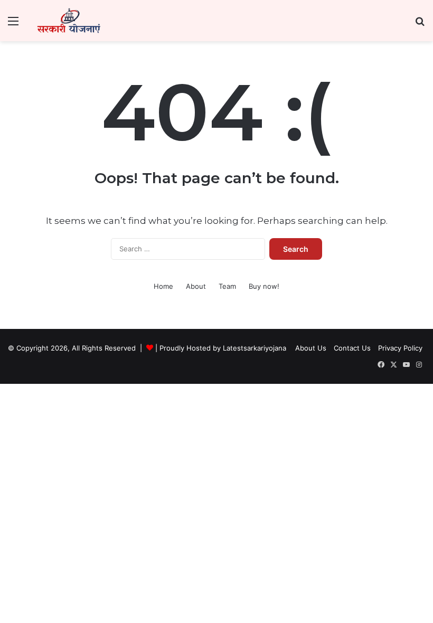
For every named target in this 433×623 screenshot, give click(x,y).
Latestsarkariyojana (254, 348)
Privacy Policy (400, 348)
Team (227, 286)
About (196, 286)
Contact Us (352, 348)
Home (163, 286)
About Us (310, 348)
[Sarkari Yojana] (68, 20)
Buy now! (264, 286)
